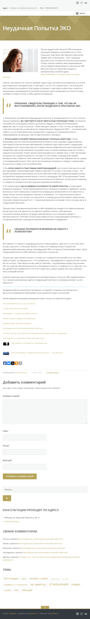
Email (6, 445)
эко (16, 590)
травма (7, 590)
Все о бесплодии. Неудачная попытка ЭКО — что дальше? (37, 352)
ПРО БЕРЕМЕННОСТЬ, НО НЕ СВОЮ (19, 303)
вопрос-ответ (39, 578)
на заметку (38, 584)
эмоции (27, 590)
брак (24, 578)
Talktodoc (13, 613)
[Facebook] (77, 2)
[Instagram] (81, 2)
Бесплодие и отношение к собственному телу (23, 338)
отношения (58, 584)
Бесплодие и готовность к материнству (29, 343)
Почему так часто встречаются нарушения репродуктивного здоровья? (35, 333)
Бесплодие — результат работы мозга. (20, 313)
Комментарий (11, 396)
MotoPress (33, 613)
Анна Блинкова (21, 372)
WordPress (54, 613)
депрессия (55, 579)
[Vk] (85, 2)
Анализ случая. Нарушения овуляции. (19, 318)
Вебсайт (7, 460)
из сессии (65, 579)
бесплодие (11, 578)
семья (75, 584)
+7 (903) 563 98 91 (50, 8)
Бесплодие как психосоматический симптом (22, 328)
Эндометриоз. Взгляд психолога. (17, 323)
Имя (5, 431)
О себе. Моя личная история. (15, 308)
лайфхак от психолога (15, 584)
